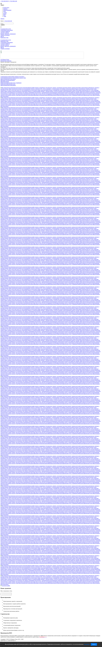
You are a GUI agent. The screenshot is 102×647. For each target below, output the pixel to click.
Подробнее (87, 644)
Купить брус (6, 7)
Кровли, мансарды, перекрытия (8, 33)
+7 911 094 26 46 (13, 1)
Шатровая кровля (5, 81)
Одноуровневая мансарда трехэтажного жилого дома (13, 77)
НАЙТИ (2, 24)
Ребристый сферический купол (8, 84)
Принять (94, 644)
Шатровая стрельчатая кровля (8, 80)
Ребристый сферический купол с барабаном (11, 82)
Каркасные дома (4, 37)
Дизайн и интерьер (5, 35)
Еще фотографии (6, 585)
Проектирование (7, 10)
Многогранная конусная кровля (8, 79)
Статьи (5, 12)
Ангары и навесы (5, 32)
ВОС (4, 15)
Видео (4, 13)
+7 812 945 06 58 (4, 1)
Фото (4, 11)
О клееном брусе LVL (6, 28)
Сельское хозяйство (5, 31)
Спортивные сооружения (7, 30)
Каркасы (5, 8)
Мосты (2, 36)
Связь (4, 16)
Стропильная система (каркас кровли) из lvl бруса (12, 76)
